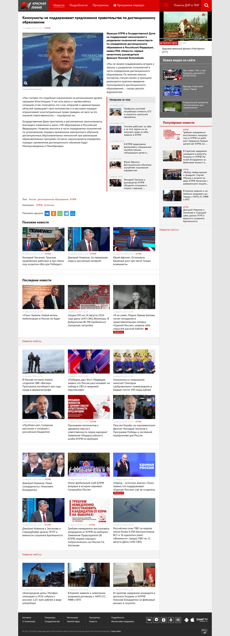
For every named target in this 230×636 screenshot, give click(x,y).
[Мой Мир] (72, 213)
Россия (32, 199)
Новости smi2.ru (31, 341)
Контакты (26, 618)
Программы (100, 5)
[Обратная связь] (165, 5)
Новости (58, 5)
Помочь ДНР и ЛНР (186, 5)
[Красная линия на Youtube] (171, 620)
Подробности (79, 5)
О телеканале (28, 622)
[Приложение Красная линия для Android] (186, 620)
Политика (49, 205)
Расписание (72, 618)
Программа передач (130, 5)
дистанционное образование (53, 199)
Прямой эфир (73, 622)
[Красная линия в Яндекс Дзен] (164, 620)
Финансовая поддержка (122, 622)
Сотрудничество (52, 622)
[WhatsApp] (59, 213)
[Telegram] (66, 213)
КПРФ (72, 199)
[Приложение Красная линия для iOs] (192, 620)
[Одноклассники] (53, 213)
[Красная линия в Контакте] (149, 620)
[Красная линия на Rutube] (178, 620)
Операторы (50, 618)
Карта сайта (116, 631)
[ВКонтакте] (47, 213)
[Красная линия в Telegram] (156, 620)
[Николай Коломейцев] (62, 60)
